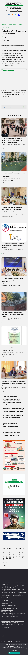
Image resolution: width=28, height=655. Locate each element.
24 (3, 558)
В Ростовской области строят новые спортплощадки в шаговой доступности (13, 174)
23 (23, 556)
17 (3, 556)
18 (6, 556)
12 (9, 554)
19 (9, 556)
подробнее (10, 646)
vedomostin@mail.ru (16, 11)
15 (19, 554)
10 (3, 554)
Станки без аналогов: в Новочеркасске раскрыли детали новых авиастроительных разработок (13, 426)
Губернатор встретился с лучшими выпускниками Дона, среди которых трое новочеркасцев (13, 383)
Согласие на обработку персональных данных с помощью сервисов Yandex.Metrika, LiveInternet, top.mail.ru (12, 622)
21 (16, 556)
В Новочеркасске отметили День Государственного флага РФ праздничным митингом (13, 417)
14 (16, 554)
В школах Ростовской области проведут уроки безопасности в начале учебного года (12, 140)
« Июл (4, 565)
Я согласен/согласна (14, 652)
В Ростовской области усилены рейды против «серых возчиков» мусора (12, 314)
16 (22, 554)
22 (19, 556)
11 (6, 554)
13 (13, 554)
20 (13, 556)
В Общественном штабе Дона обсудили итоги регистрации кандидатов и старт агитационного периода (13, 210)
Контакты (4, 578)
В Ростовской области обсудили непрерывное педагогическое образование (12, 279)
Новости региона (8, 70)
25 (7, 558)
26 (10, 558)
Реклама (3, 574)
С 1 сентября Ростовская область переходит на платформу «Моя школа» (12, 245)
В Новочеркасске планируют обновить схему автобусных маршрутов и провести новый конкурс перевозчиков (12, 402)
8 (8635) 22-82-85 (15, 8)
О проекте (4, 576)
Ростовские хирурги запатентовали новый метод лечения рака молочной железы (13, 348)
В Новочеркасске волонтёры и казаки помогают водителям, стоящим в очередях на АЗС (12, 434)
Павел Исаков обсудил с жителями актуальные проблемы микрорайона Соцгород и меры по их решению (14, 410)
